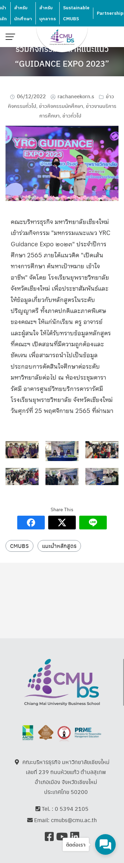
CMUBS (19, 546)
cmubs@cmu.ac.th (74, 820)
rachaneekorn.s (76, 96)
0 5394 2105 (72, 808)
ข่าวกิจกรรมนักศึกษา (61, 105)
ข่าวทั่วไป (71, 115)
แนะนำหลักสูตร (59, 546)
